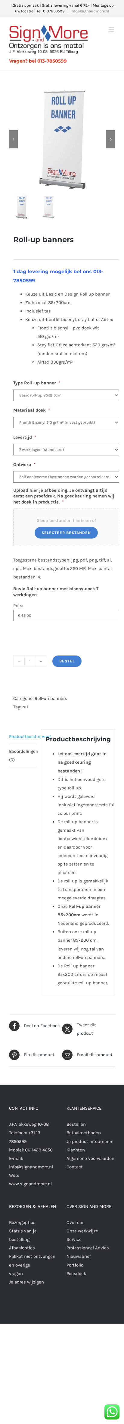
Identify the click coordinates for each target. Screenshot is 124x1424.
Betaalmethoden (84, 1132)
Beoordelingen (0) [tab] (23, 755)
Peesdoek (76, 1273)
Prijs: (18, 605)
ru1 (25, 707)
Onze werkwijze (82, 1231)
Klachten (76, 1150)
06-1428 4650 (39, 1150)
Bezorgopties (22, 1222)
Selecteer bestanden (66, 532)
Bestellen (76, 1124)
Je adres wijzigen (26, 1282)
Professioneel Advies (88, 1248)
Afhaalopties (22, 1248)
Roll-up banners (51, 698)
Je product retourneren (90, 1141)
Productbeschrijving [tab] (23, 736)
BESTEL (67, 661)
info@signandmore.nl (89, 11)
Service (74, 1239)
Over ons (76, 1222)
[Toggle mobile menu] (112, 29)
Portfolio (75, 1265)
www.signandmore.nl (30, 1183)
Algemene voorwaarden (90, 1158)
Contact (75, 1167)
